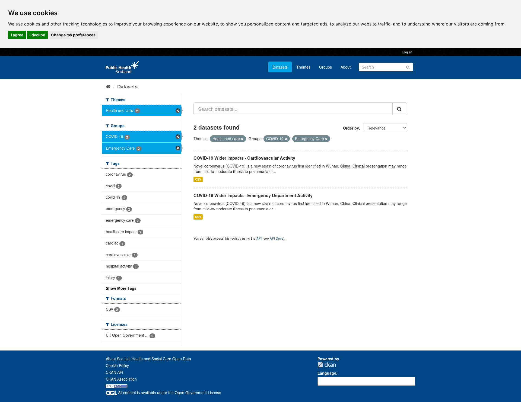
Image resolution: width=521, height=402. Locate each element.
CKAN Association (121, 379)
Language (326, 373)
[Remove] (242, 139)
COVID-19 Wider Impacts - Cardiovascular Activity (244, 158)
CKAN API (114, 372)
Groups (325, 67)
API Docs (276, 238)
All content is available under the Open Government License (169, 392)
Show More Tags (121, 288)
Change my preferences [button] (73, 35)
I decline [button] (37, 35)
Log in (407, 51)
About (346, 67)
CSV (198, 179)
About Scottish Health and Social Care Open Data (148, 358)
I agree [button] (17, 35)
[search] (399, 108)
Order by (351, 128)
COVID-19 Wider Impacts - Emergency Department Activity (253, 195)
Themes (303, 67)
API (259, 238)
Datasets (280, 67)
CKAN (326, 365)
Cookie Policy (117, 365)
